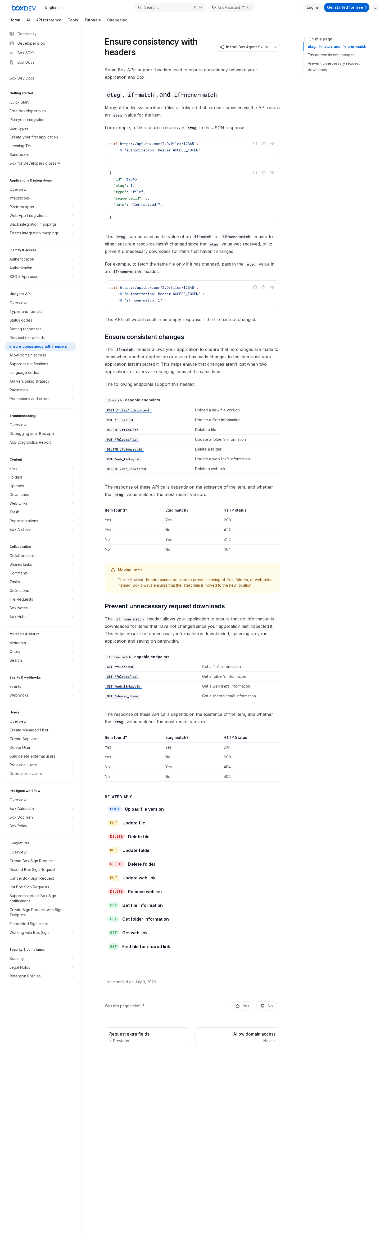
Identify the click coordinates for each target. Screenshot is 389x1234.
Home (15, 20)
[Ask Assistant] (272, 143)
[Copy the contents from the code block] (263, 143)
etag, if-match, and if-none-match (337, 46)
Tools (73, 20)
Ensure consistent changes (331, 55)
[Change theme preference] (375, 7)
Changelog (117, 20)
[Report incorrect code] (255, 143)
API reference (48, 20)
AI (28, 20)
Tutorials (92, 20)
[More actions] (275, 47)
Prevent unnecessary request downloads (334, 66)
